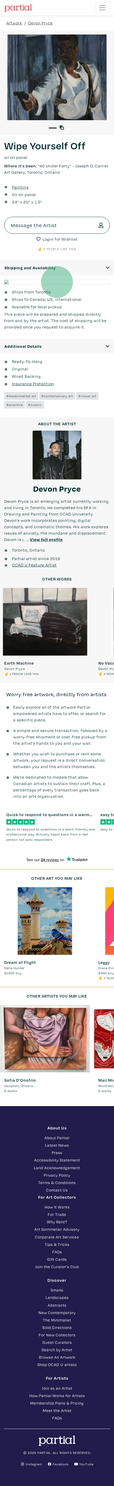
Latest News (57, 1145)
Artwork (14, 22)
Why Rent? (57, 1221)
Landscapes (57, 1297)
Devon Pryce (40, 22)
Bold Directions (57, 1327)
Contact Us (57, 1190)
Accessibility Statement (57, 1160)
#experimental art (21, 396)
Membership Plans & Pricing (57, 1403)
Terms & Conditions (57, 1182)
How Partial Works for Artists (57, 1395)
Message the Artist (34, 225)
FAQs (57, 1251)
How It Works (57, 1207)
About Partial (57, 1137)
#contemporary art (57, 396)
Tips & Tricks (57, 1244)
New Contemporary (57, 1312)
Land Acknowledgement (57, 1167)
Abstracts (57, 1305)
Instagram (33, 1464)
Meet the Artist (57, 1410)
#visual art (87, 396)
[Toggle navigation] (102, 7)
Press (57, 1152)
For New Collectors (57, 1334)
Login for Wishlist (60, 239)
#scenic (35, 404)
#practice (14, 404)
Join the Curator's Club (57, 1266)
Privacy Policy (57, 1175)
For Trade (57, 1214)
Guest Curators (57, 1342)
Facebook (60, 1464)
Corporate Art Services (57, 1237)
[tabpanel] (57, 77)
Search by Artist (57, 1349)
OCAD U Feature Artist (34, 564)
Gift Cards (57, 1259)
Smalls (57, 1290)
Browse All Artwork (57, 1357)
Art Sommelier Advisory (57, 1229)
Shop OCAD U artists (57, 1364)
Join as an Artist (57, 1388)
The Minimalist (57, 1320)
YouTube (86, 1464)
